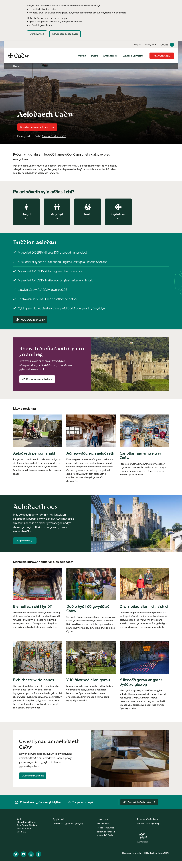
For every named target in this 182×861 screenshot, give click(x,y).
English (137, 44)
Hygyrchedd (102, 819)
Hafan (16, 66)
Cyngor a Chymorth (133, 55)
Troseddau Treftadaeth (147, 819)
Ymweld (82, 55)
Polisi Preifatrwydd (105, 827)
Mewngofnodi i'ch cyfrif (54, 136)
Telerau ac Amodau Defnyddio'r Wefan (106, 833)
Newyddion (151, 44)
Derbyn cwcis (37, 33)
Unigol (26, 214)
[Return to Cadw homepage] (18, 55)
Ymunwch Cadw (161, 55)
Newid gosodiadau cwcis (65, 33)
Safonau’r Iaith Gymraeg (148, 823)
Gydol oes (118, 214)
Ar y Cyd (57, 214)
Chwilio (164, 44)
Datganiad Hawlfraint (131, 853)
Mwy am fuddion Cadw (33, 319)
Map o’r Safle (103, 823)
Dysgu (94, 55)
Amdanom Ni (110, 55)
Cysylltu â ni (58, 819)
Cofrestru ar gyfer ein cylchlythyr (68, 823)
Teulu (88, 214)
